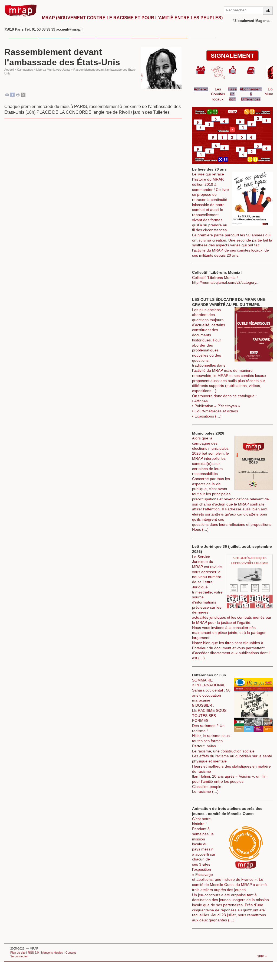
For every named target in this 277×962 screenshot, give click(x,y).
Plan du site (17, 952)
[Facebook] (12, 94)
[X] (23, 94)
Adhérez (201, 89)
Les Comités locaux (218, 94)
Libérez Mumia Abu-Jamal (53, 69)
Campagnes (25, 69)
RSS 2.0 (33, 952)
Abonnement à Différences (251, 94)
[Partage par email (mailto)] (7, 94)
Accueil (9, 69)
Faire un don (232, 94)
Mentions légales (52, 952)
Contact (70, 952)
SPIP (260, 956)
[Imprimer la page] (18, 94)
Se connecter (19, 956)
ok (268, 10)
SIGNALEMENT (232, 55)
